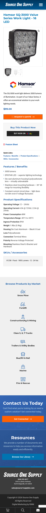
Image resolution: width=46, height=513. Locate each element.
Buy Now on (20, 133)
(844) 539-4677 (23, 479)
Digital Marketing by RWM (23, 504)
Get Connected (21, 419)
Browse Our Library (21, 457)
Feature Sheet (12, 144)
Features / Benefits (10, 156)
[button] (39, 31)
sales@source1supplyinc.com (23, 488)
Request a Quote (22, 117)
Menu (40, 4)
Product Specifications (29, 156)
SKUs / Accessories (11, 159)
